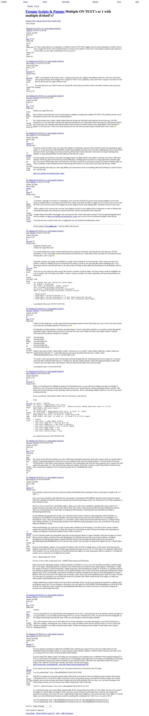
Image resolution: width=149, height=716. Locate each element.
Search (44, 21)
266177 (33, 63)
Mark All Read (41, 713)
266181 (33, 182)
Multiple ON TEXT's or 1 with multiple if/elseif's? (43, 29)
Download (65, 2)
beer (27, 63)
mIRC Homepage (67, 713)
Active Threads (36, 21)
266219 (33, 636)
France (28, 188)
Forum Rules (30, 713)
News (119, 2)
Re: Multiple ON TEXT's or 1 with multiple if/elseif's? (45, 61)
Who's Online (52, 21)
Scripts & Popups (51, 11)
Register (95, 2)
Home (25, 2)
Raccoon (29, 98)
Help (137, 2)
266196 (36, 443)
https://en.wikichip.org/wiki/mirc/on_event (62, 216)
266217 (35, 597)
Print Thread (30, 24)
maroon (29, 597)
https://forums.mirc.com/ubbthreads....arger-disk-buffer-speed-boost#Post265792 (60, 664)
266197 (33, 479)
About (44, 2)
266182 (33, 233)
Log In (36, 6)
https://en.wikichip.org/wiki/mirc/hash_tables (48, 173)
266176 (29, 30)
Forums (31, 11)
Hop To (28, 706)
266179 (33, 135)
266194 (33, 373)
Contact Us (51, 713)
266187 (36, 311)
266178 (36, 98)
